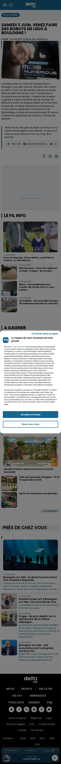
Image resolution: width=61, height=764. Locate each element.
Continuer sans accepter (45, 333)
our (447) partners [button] (18, 346)
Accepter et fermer (30, 414)
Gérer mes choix (30, 424)
